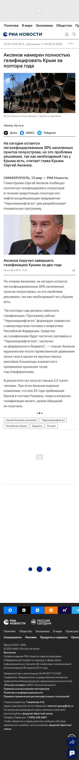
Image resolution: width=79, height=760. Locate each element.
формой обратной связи (38, 713)
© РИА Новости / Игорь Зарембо (20, 116)
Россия (51, 425)
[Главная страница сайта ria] (22, 34)
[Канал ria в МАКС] (10, 610)
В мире (57, 631)
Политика (9, 631)
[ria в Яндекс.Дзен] (23, 610)
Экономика (42, 631)
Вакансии (10, 652)
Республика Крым (16, 425)
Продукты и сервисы (53, 637)
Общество (25, 631)
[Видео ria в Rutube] (64, 610)
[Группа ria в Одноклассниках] (51, 610)
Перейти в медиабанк (50, 116)
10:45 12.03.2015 (14, 44)
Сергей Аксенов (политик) (21, 420)
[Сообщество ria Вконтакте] (37, 610)
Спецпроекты (12, 637)
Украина (37, 425)
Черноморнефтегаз (53, 420)
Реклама (30, 637)
